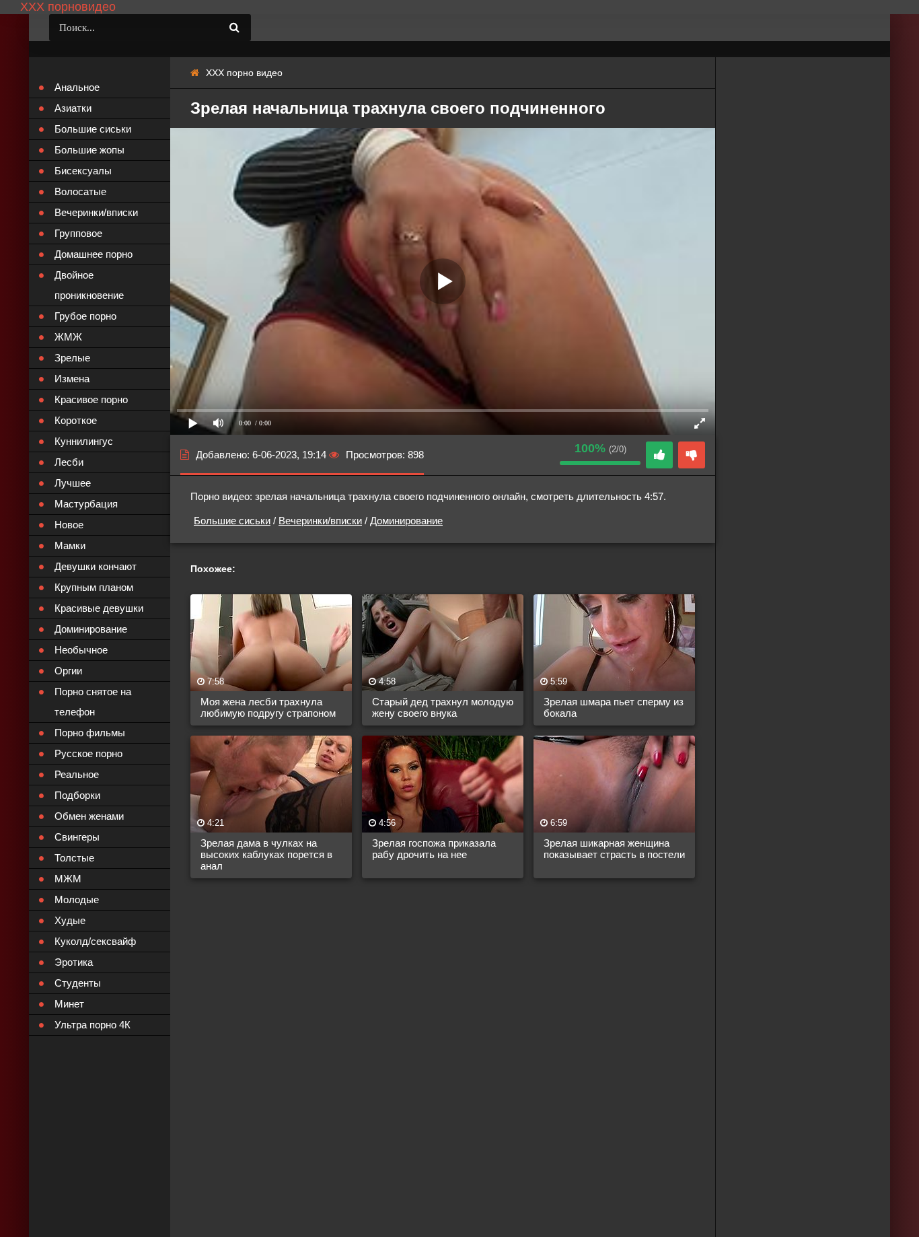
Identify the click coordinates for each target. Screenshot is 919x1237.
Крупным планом (93, 587)
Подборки (77, 795)
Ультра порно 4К (92, 1024)
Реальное (76, 774)
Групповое (78, 233)
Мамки (69, 545)
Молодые (76, 899)
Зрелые (72, 357)
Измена (71, 378)
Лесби (68, 462)
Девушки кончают (95, 566)
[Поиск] (234, 27)
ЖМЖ (68, 337)
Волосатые (80, 191)
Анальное (77, 87)
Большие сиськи (232, 520)
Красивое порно (91, 399)
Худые (69, 920)
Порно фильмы (89, 732)
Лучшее (72, 483)
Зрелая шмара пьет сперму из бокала (614, 707)
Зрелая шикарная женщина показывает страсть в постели (614, 848)
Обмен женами (89, 816)
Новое (68, 524)
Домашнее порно (93, 254)
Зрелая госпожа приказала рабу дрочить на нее (434, 848)
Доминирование (406, 520)
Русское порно (88, 753)
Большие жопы (89, 149)
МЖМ (67, 878)
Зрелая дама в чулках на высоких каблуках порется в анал (266, 854)
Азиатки (72, 108)
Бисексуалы (83, 170)
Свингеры (77, 837)
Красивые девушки (98, 608)
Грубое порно (85, 316)
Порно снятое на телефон (92, 701)
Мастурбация (86, 503)
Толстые (74, 857)
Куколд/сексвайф (95, 941)
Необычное (81, 650)
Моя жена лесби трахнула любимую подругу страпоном (268, 707)
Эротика (73, 962)
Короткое (75, 420)
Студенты (77, 983)
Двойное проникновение (89, 285)
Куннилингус (83, 441)
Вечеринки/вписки (320, 520)
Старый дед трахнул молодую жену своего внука (442, 707)
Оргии (68, 670)
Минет (69, 1004)
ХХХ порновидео (68, 6)
